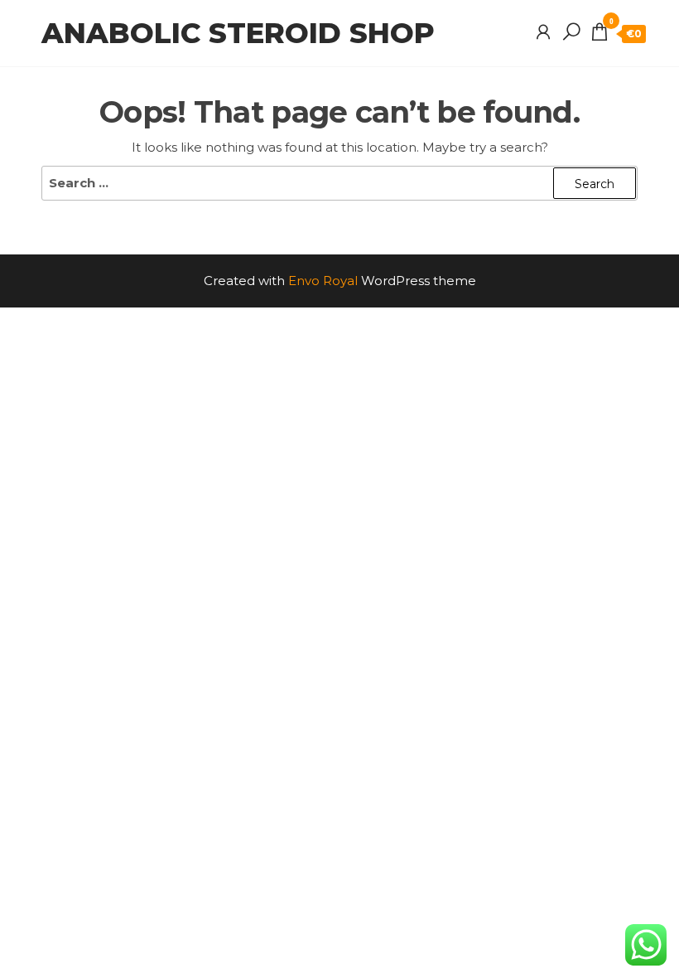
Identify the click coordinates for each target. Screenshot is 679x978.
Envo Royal (323, 280)
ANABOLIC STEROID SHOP (238, 33)
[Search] (571, 32)
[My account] (543, 32)
